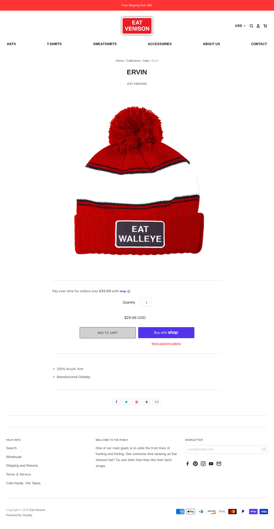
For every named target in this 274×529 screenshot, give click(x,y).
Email (156, 402)
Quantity (129, 302)
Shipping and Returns (22, 465)
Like (116, 402)
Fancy (146, 402)
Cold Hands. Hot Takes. (24, 483)
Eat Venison (136, 83)
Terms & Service (18, 474)
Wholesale (14, 457)
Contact (259, 44)
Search (11, 448)
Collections (133, 60)
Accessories (160, 44)
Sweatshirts (105, 44)
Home (120, 60)
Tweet (126, 402)
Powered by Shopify (19, 515)
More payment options (166, 343)
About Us (211, 44)
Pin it (137, 402)
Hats (11, 44)
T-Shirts (54, 44)
